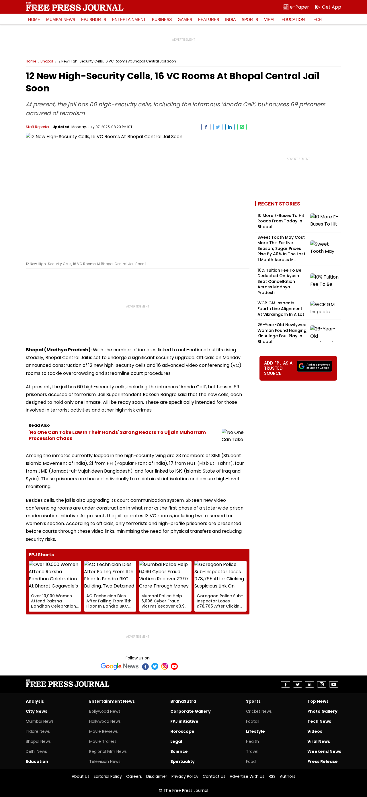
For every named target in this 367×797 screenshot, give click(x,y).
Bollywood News (104, 711)
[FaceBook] (145, 666)
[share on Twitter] (217, 127)
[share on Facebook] (205, 127)
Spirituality (182, 761)
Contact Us (214, 776)
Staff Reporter (37, 126)
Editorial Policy (108, 776)
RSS (272, 776)
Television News (104, 761)
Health (252, 741)
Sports (250, 19)
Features (208, 19)
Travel (252, 751)
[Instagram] (164, 666)
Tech (316, 19)
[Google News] (120, 666)
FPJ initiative (184, 721)
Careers (134, 776)
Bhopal (46, 61)
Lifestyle (255, 731)
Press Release (322, 761)
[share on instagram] (321, 684)
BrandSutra (183, 701)
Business (162, 19)
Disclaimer (156, 776)
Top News (318, 701)
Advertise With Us (247, 776)
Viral (270, 19)
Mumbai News (60, 19)
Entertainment (129, 19)
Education (293, 19)
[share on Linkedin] (230, 127)
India (230, 19)
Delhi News (36, 751)
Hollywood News (105, 721)
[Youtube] (174, 666)
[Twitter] (154, 666)
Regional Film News (108, 751)
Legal (176, 741)
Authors (287, 776)
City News (36, 711)
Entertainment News (112, 701)
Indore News (38, 731)
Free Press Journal (75, 6)
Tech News (319, 721)
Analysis (35, 701)
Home (34, 19)
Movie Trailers (102, 741)
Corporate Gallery (190, 711)
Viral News (318, 741)
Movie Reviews (103, 731)
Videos (314, 731)
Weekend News (324, 751)
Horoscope (182, 731)
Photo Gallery (322, 711)
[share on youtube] (333, 684)
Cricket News (259, 711)
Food (251, 761)
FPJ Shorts (93, 19)
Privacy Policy (184, 776)
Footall (252, 721)
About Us (80, 776)
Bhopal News (38, 741)
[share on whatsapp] (242, 127)
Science (179, 751)
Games (185, 19)
